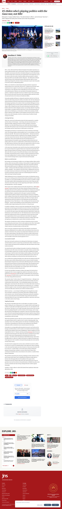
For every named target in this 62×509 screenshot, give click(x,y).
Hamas (7, 375)
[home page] (4, 1)
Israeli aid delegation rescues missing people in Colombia (8, 461)
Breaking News (6, 435)
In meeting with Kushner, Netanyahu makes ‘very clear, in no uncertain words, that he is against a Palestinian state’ (23, 461)
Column (7, 8)
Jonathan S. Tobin (6, 20)
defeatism (30, 332)
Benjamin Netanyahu (30, 375)
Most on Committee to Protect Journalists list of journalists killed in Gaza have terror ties (38, 445)
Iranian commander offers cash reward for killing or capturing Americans (52, 446)
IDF (10, 375)
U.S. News (18, 434)
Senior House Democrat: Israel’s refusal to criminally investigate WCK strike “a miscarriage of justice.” (23, 437)
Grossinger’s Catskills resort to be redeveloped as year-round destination (38, 460)
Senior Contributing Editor (48, 28)
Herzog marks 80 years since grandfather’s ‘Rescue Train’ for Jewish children (9, 443)
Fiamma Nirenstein (47, 33)
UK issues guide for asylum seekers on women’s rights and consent (9, 448)
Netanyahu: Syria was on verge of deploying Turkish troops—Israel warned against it (49, 45)
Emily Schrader (49, 448)
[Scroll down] (13, 465)
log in (20, 414)
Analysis (20, 1)
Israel (8, 1)
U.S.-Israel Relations (21, 375)
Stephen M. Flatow (55, 457)
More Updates (5, 465)
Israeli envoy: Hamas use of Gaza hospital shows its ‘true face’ (8, 439)
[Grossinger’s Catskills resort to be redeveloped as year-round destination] (38, 453)
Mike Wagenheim (19, 440)
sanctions (9, 275)
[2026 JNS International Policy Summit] (53, 488)
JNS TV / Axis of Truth (50, 443)
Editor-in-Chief (47, 35)
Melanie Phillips (55, 463)
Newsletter (46, 1)
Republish (17, 22)
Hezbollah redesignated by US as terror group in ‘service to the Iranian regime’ (9, 457)
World (16, 1)
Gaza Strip (14, 375)
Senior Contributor (55, 461)
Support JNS (57, 1)
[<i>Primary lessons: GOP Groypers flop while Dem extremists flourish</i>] (58, 37)
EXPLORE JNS (9, 431)
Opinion (24, 1)
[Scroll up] (12, 465)
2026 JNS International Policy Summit (53, 495)
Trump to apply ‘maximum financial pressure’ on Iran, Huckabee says (8, 452)
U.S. (12, 1)
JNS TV (29, 1)
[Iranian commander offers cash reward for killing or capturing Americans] (53, 440)
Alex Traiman (19, 463)
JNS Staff (46, 47)
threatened (13, 273)
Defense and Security (9, 377)
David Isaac (23, 463)
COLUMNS (49, 451)
